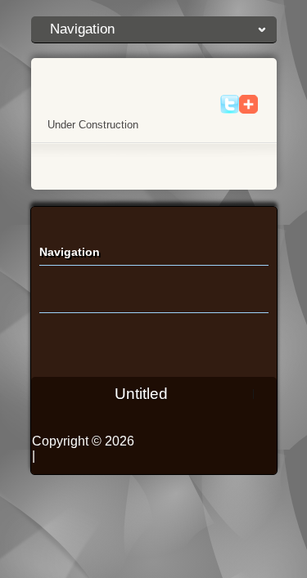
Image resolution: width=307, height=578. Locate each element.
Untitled (141, 393)
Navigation (82, 29)
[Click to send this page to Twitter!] (229, 110)
